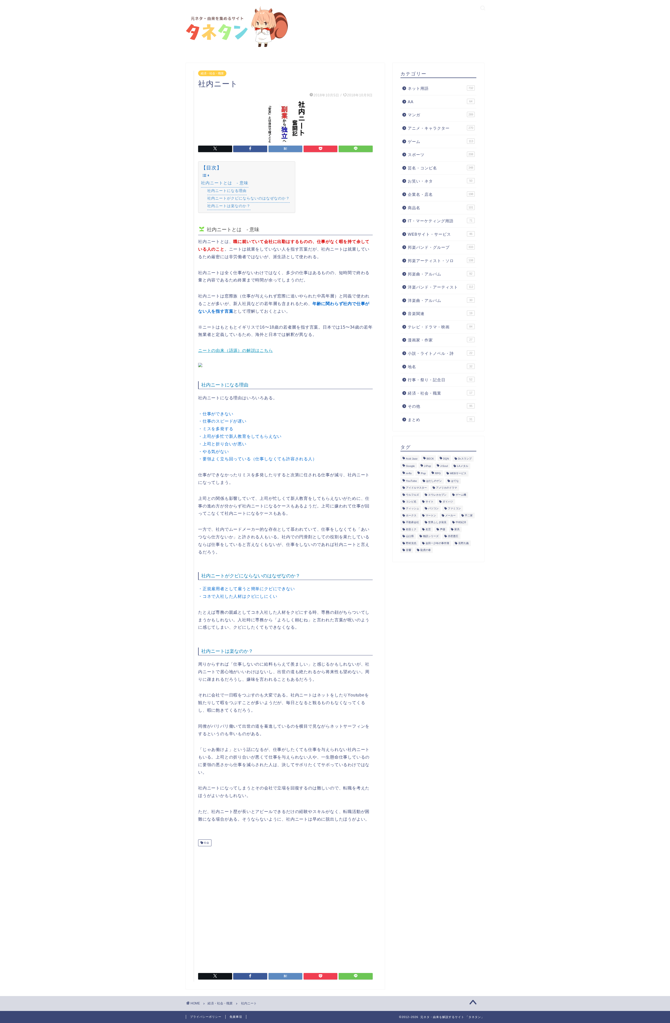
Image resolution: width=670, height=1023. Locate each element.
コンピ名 (411, 501)
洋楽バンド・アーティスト (440, 287)
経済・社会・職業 (212, 73)
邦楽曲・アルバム (440, 274)
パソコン (433, 508)
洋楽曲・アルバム (440, 300)
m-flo (409, 473)
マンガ (440, 115)
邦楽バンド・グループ (440, 247)
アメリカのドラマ (446, 487)
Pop (423, 473)
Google (410, 466)
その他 (440, 406)
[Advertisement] (285, 907)
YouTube (411, 480)
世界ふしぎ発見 (437, 522)
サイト (429, 501)
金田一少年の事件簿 (437, 543)
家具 (457, 529)
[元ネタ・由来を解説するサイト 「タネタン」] (235, 47)
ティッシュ (412, 508)
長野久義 (463, 543)
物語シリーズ (431, 536)
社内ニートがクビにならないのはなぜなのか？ (248, 198)
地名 (440, 366)
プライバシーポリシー (205, 1016)
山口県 (410, 536)
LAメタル (462, 466)
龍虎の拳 (425, 550)
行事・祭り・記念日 (440, 380)
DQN (446, 458)
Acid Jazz (411, 458)
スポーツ (440, 154)
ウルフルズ (412, 494)
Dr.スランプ (465, 458)
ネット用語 (440, 88)
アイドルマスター (416, 487)
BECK (430, 458)
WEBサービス (458, 473)
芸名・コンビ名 (440, 168)
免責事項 (236, 1016)
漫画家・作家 (440, 340)
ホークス (411, 515)
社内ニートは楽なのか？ (228, 206)
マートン (431, 515)
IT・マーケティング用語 (440, 221)
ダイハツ (448, 501)
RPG (438, 473)
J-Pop (427, 466)
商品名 (440, 208)
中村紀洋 (461, 522)
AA (440, 101)
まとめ (440, 419)
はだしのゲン (434, 480)
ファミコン (454, 508)
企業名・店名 (440, 194)
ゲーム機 (461, 494)
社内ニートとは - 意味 (224, 183)
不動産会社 (412, 522)
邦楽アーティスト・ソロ (440, 260)
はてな (455, 480)
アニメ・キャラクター (440, 128)
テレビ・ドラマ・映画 (440, 327)
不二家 (469, 515)
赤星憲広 (453, 536)
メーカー (450, 515)
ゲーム (440, 141)
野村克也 (411, 543)
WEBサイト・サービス (440, 234)
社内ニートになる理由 (227, 191)
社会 (206, 842)
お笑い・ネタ (440, 181)
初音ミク (411, 529)
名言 (428, 529)
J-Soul (444, 466)
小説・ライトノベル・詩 (440, 353)
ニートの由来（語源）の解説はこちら (235, 350)
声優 (442, 529)
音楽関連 (440, 313)
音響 (408, 550)
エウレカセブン (437, 494)
